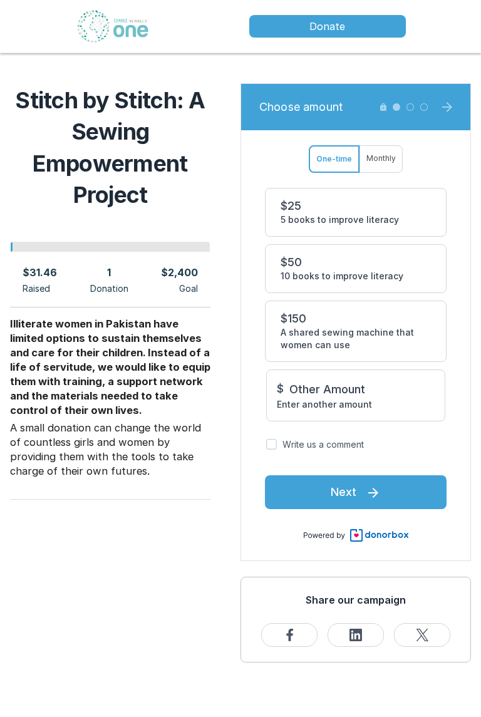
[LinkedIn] (356, 635)
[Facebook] (289, 635)
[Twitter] (422, 635)
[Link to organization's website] (112, 25)
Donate (327, 26)
